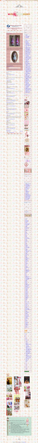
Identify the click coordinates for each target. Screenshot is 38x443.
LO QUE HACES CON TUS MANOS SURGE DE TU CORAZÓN (28, 71)
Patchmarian (26, 295)
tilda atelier (26, 313)
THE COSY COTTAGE (27, 197)
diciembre (27, 339)
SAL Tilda (26, 304)
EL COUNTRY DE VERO (27, 54)
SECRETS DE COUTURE (28, 84)
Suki (25, 310)
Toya (6, 76)
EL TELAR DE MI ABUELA (28, 58)
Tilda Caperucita (26, 314)
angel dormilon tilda (27, 227)
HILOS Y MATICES (27, 61)
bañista (26, 232)
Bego (25, 234)
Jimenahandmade (26, 267)
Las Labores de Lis (27, 271)
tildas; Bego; (26, 320)
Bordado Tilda (27, 343)
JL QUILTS (26, 190)
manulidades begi (27, 279)
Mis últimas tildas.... (9, 33)
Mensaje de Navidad (27, 284)
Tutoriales (26, 323)
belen (6, 94)
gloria (25, 262)
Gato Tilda (26, 261)
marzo (26, 367)
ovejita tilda (26, 291)
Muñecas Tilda (26, 286)
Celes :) (26, 241)
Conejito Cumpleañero (27, 247)
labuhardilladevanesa (27, 270)
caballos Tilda (26, 237)
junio (26, 364)
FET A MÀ (26, 189)
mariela (26, 280)
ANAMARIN (26, 41)
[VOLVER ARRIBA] (19, 441)
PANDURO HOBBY (27, 194)
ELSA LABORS (26, 188)
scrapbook (26, 305)
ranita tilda (26, 298)
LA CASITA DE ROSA (27, 66)
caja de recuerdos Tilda (27, 238)
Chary (25, 242)
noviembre (27, 340)
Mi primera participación (28, 352)
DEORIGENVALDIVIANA (28, 50)
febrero (26, 368)
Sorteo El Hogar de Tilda (27, 309)
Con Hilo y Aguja (27, 246)
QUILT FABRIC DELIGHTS (28, 195)
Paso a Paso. (26, 294)
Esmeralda (26, 257)
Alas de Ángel (26, 220)
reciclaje (26, 299)
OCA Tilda (26, 290)
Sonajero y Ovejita (27, 308)
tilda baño (26, 359)
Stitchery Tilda (27, 360)
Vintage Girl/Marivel (8, 80)
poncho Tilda (26, 296)
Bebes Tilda (26, 233)
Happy (26, 265)
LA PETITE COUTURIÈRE (28, 68)
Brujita (26, 236)
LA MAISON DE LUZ (27, 67)
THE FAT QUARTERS (27, 198)
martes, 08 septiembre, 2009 (10, 74)
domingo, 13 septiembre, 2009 (10, 128)
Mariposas (26, 281)
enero (26, 369)
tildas (25, 319)
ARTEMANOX (26, 42)
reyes (25, 300)
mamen (7, 126)
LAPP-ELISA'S (26, 193)
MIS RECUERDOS (27, 79)
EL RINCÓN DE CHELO (27, 57)
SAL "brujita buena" (27, 303)
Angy (25, 229)
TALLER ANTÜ (27, 87)
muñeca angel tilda (27, 285)
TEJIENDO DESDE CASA (28, 88)
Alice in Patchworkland (27, 223)
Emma (25, 256)
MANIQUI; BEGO (27, 276)
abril (26, 366)
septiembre (27, 342)
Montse (7, 72)
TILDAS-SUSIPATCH (27, 92)
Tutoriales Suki (26, 324)
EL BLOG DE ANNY (27, 53)
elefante (26, 255)
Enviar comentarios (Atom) (11, 132)
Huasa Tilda (26, 266)
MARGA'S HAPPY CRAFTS (9, 102)
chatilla (26, 243)
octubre (26, 341)
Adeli (25, 219)
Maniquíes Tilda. (26, 277)
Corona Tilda (26, 252)
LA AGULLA (26, 192)
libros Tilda (26, 272)
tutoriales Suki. (26, 325)
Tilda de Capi (26, 315)
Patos (26, 361)
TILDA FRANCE (27, 199)
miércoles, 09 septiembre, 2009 (10, 109)
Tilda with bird (26, 318)
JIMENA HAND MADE (27, 63)
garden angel (26, 260)
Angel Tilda (26, 228)
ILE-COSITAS (26, 62)
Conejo (26, 248)
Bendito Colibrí (7, 115)
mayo (26, 365)
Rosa (6, 107)
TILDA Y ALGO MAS (27, 91)
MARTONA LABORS (27, 75)
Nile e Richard (7, 120)
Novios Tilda (26, 289)
